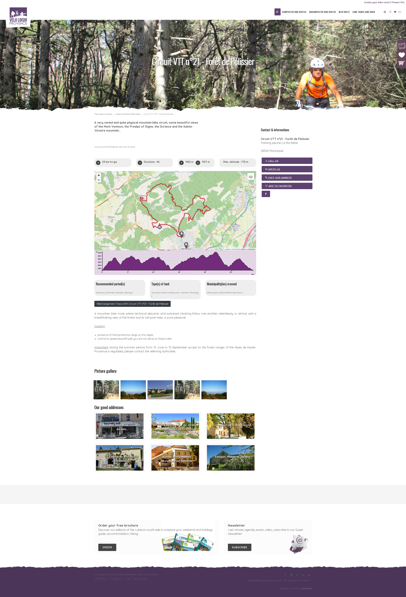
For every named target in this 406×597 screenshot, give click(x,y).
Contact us (116, 578)
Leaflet (227, 249)
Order (107, 547)
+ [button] (99, 175)
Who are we (140, 578)
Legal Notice (101, 578)
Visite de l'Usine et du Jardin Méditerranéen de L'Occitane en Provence (177, 429)
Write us (274, 169)
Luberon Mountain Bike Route (127, 114)
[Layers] (250, 176)
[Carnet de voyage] (390, 12)
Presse (395, 2)
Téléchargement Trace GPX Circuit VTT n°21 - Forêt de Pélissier (132, 303)
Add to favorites (280, 186)
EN (399, 11)
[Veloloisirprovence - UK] (278, 11)
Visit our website (279, 177)
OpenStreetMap (239, 249)
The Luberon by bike (103, 114)
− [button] (99, 180)
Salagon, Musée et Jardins (232, 456)
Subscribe (239, 547)
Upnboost (306, 588)
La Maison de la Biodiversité (232, 425)
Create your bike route (377, 2)
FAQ (128, 578)
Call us (273, 160)
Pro (402, 2)
